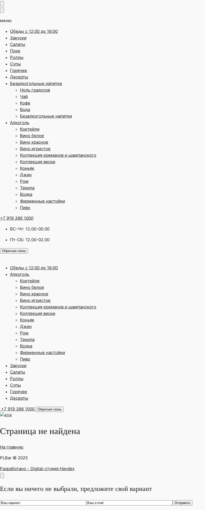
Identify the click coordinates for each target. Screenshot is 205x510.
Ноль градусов (35, 90)
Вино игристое (35, 148)
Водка (26, 194)
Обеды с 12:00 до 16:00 (34, 31)
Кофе (25, 103)
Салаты (17, 44)
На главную (12, 447)
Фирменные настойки (42, 201)
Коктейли (30, 129)
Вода (25, 109)
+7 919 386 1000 (16, 218)
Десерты (19, 76)
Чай (24, 96)
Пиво (25, 207)
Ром (24, 181)
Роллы (17, 57)
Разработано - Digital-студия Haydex (37, 468)
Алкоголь (19, 122)
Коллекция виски (37, 161)
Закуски (18, 37)
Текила (27, 187)
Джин (26, 174)
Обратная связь (14, 251)
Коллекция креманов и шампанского (58, 155)
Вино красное (34, 142)
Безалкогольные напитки (36, 83)
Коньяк (27, 168)
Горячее (18, 70)
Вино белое (32, 135)
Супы (15, 63)
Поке (15, 50)
